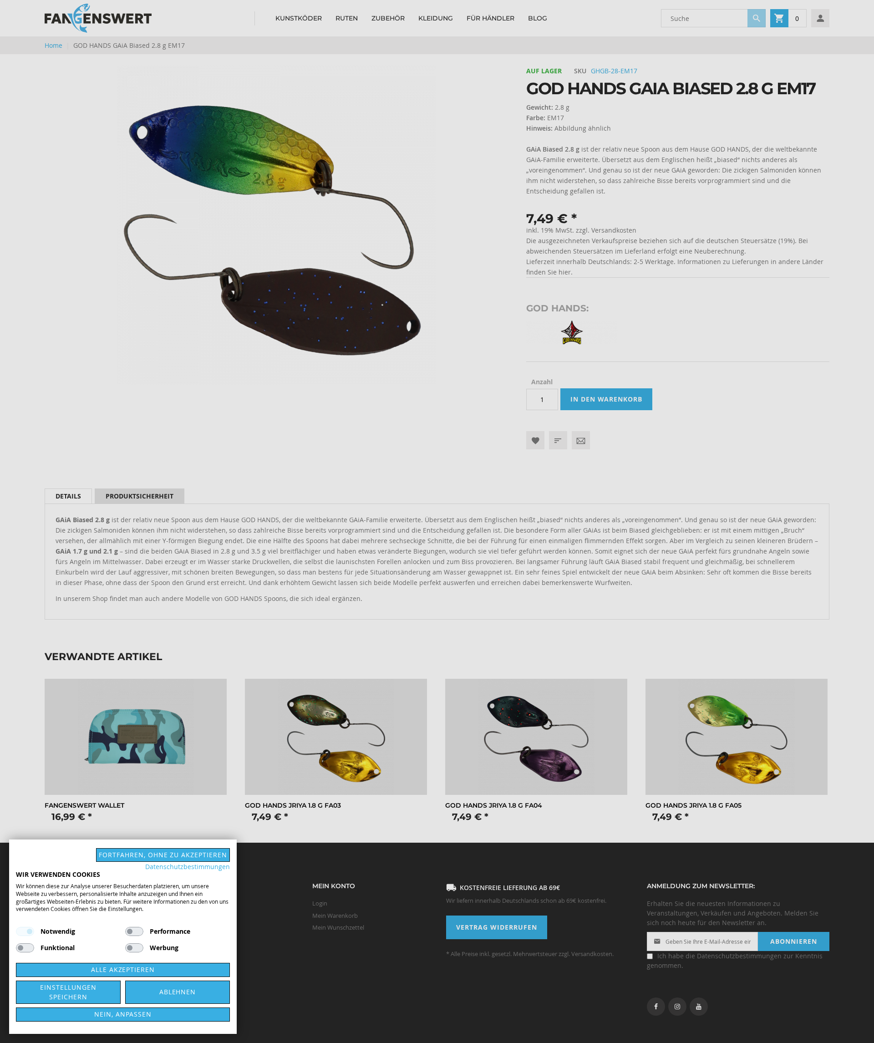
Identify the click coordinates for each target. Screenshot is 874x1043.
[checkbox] (134, 931)
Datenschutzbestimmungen (187, 867)
